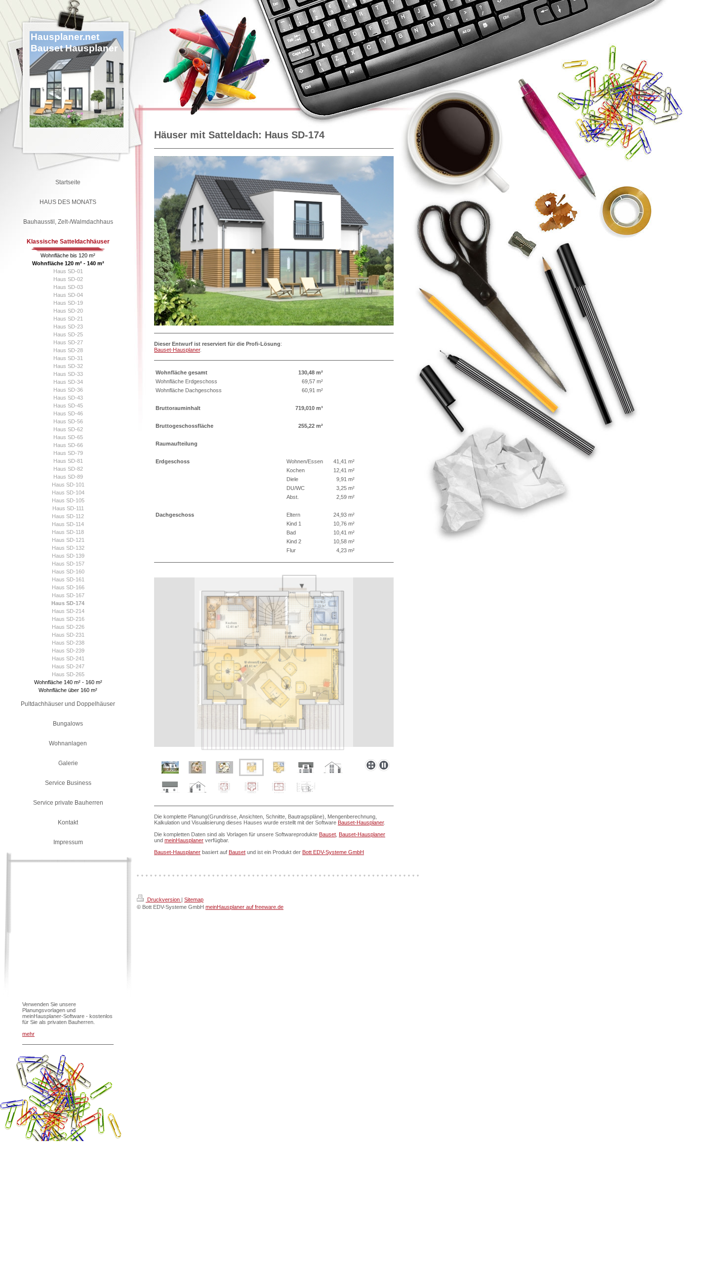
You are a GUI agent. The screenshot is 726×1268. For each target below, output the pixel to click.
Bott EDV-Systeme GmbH (333, 852)
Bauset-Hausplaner (177, 350)
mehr (28, 1034)
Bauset (327, 834)
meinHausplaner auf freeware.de (244, 907)
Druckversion (163, 899)
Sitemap (193, 899)
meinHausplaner (183, 840)
